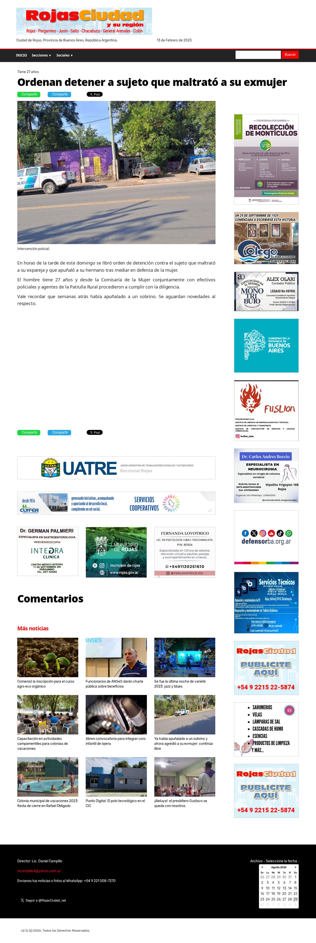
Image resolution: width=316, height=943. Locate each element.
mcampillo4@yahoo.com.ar (39, 871)
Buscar (290, 55)
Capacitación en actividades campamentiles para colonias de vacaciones (42, 744)
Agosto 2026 (278, 867)
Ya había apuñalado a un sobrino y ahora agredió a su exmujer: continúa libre (183, 744)
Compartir (29, 94)
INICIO (21, 55)
